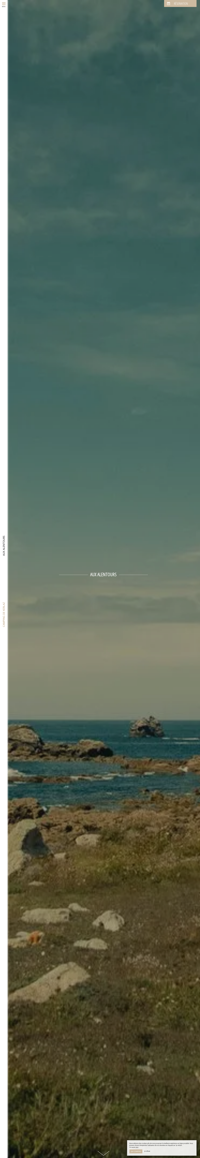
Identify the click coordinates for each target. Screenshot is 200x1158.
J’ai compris (136, 1151)
